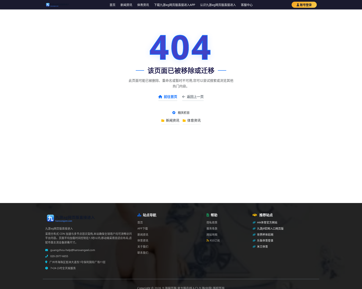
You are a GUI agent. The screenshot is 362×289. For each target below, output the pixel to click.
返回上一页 (195, 96)
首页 (112, 5)
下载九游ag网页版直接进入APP (174, 5)
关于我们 (142, 246)
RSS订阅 (215, 240)
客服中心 (247, 5)
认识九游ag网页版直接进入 (218, 5)
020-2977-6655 (59, 256)
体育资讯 (143, 5)
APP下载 (142, 228)
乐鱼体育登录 (264, 240)
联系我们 (142, 252)
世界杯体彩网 (264, 234)
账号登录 (306, 5)
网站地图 (212, 234)
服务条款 (212, 228)
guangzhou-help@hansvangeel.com (72, 250)
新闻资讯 (126, 5)
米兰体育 (262, 246)
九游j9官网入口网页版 (270, 228)
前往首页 (170, 96)
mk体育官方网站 (266, 222)
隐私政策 (212, 222)
